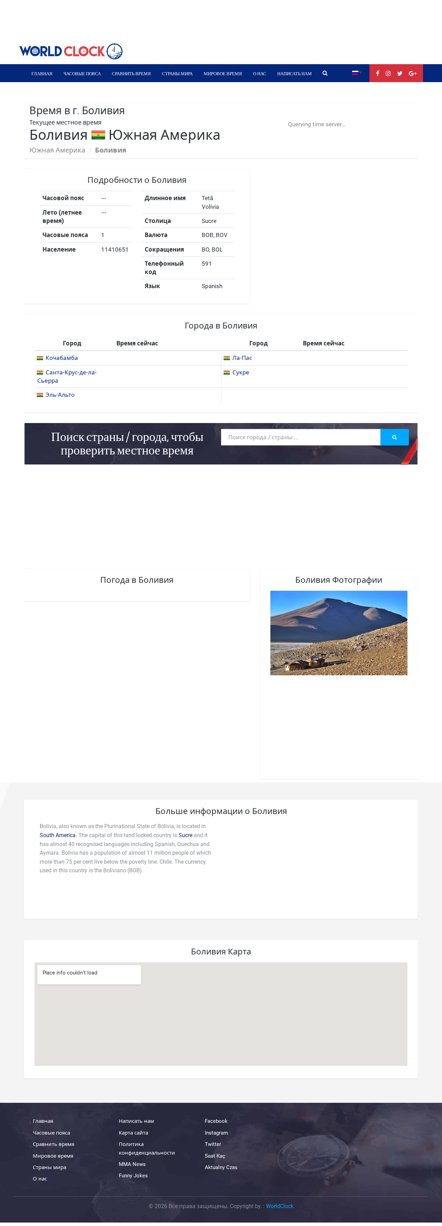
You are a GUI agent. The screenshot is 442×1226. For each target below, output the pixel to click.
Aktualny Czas (221, 1167)
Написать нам (294, 73)
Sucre (185, 835)
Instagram (216, 1133)
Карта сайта (133, 1133)
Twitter (213, 1144)
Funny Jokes (133, 1176)
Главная (41, 73)
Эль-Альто (60, 394)
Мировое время (223, 73)
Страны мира (177, 73)
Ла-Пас (242, 357)
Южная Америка (57, 150)
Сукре (240, 372)
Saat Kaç (215, 1156)
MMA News (132, 1164)
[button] (357, 72)
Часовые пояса (82, 73)
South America (58, 835)
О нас (259, 73)
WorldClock (280, 1206)
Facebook (216, 1121)
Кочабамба (62, 357)
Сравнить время (131, 73)
